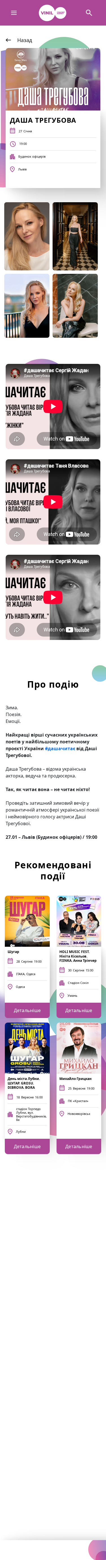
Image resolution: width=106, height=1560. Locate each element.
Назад (24, 40)
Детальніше (27, 1010)
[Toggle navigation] (14, 13)
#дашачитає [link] (60, 748)
